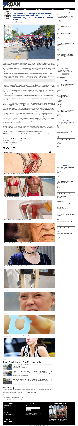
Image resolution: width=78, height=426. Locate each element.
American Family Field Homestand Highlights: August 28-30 (67, 84)
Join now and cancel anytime (9, 394)
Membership (67, 9)
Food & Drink (39, 9)
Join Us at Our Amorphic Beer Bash (10, 1)
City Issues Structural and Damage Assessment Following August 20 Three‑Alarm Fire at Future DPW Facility (66, 96)
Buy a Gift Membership (61, 77)
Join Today (65, 74)
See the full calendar (60, 238)
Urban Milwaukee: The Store (60, 403)
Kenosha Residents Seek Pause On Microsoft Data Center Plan (68, 42)
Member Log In (26, 1)
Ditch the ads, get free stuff (31, 414)
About (5, 407)
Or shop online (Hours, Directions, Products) (57, 420)
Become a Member (66, 68)
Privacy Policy (6, 412)
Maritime (12, 102)
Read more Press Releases (62, 118)
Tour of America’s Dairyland (9, 22)
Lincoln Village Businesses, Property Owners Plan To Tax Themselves (67, 16)
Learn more (33, 392)
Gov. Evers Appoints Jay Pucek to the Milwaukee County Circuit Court (67, 169)
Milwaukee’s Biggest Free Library (67, 214)
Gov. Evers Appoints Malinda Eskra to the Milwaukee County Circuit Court (67, 181)
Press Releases (66, 81)
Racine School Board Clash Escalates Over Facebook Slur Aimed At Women (67, 55)
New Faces (65, 165)
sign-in (16, 397)
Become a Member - (20, 1)
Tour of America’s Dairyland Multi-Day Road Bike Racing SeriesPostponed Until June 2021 (33, 365)
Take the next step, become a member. (33, 413)
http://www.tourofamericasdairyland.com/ (34, 131)
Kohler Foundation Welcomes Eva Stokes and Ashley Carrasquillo (67, 195)
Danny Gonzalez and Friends (66, 221)
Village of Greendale (11, 90)
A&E (53, 9)
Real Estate (10, 9)
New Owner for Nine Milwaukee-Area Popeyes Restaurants (67, 32)
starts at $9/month (27, 392)
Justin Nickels (25, 105)
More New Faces (60, 201)
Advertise (6, 409)
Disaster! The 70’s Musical (65, 227)
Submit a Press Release (8, 414)
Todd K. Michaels (36, 95)
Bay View (52, 69)
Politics (24, 9)
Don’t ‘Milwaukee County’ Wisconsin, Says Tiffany (66, 131)
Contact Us (22, 399)
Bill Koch (13, 86)
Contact (5, 410)
